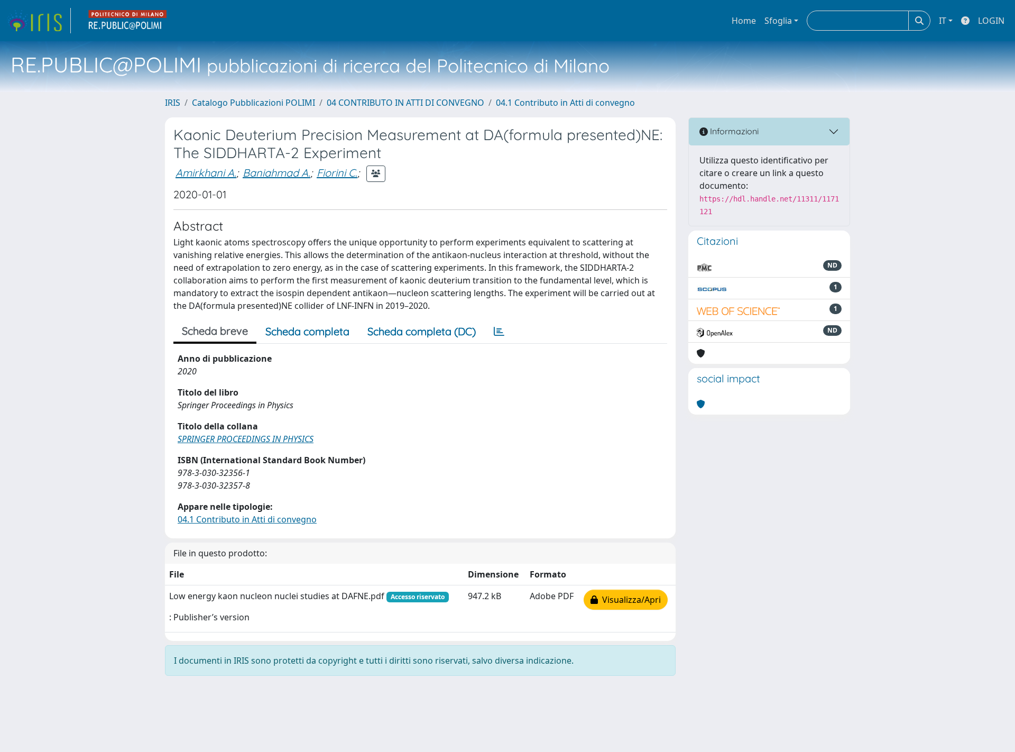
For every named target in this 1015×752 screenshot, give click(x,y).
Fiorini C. (337, 172)
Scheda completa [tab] (307, 331)
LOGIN (991, 20)
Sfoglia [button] (778, 20)
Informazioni (733, 131)
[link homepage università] (128, 20)
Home (744, 20)
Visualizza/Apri (629, 600)
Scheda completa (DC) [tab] (421, 331)
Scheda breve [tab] (215, 330)
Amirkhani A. (206, 172)
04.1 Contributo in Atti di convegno (565, 102)
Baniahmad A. (276, 172)
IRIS (172, 102)
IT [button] (942, 20)
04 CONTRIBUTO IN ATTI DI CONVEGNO (405, 102)
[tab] (499, 331)
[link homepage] (38, 20)
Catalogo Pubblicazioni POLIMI (253, 102)
